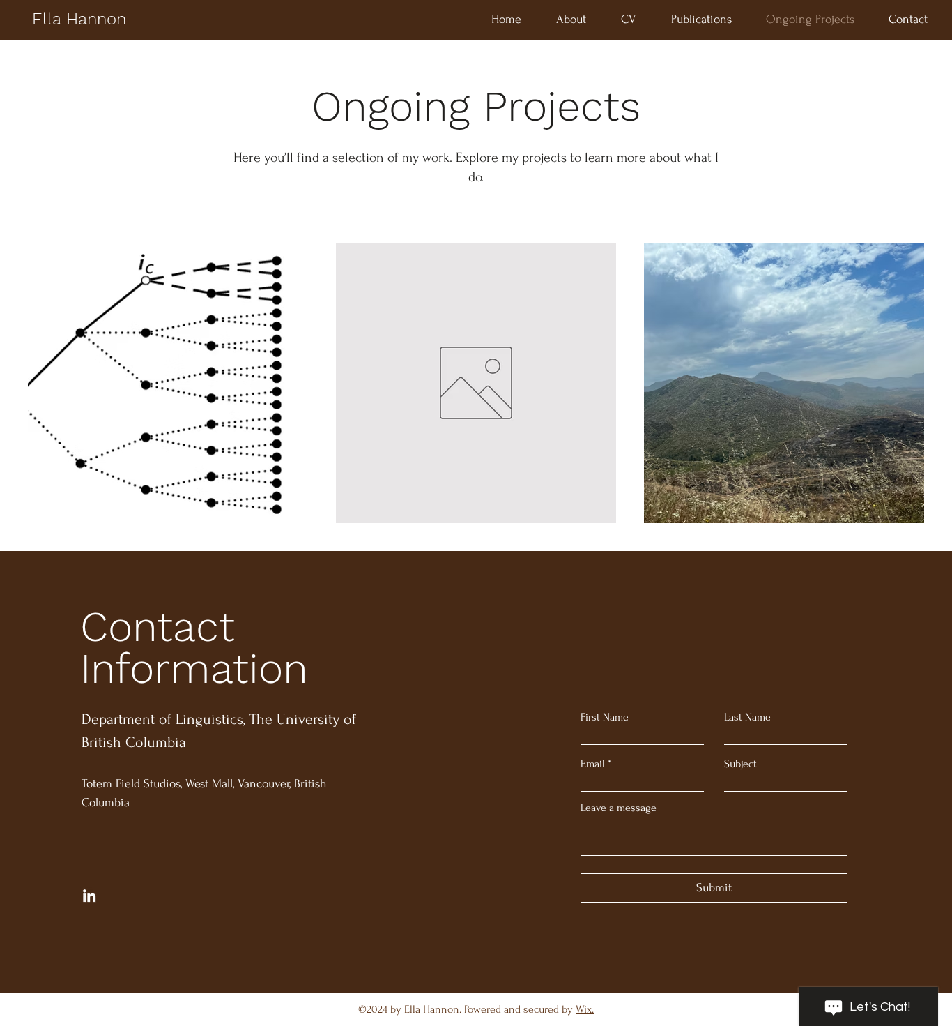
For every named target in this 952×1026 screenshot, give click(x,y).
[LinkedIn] (89, 896)
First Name (605, 717)
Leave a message (619, 807)
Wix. (585, 1009)
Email (593, 763)
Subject (740, 763)
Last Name (747, 717)
